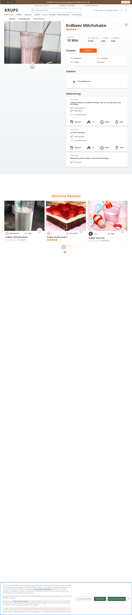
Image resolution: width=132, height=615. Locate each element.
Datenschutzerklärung (59, 334)
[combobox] (43, 312)
